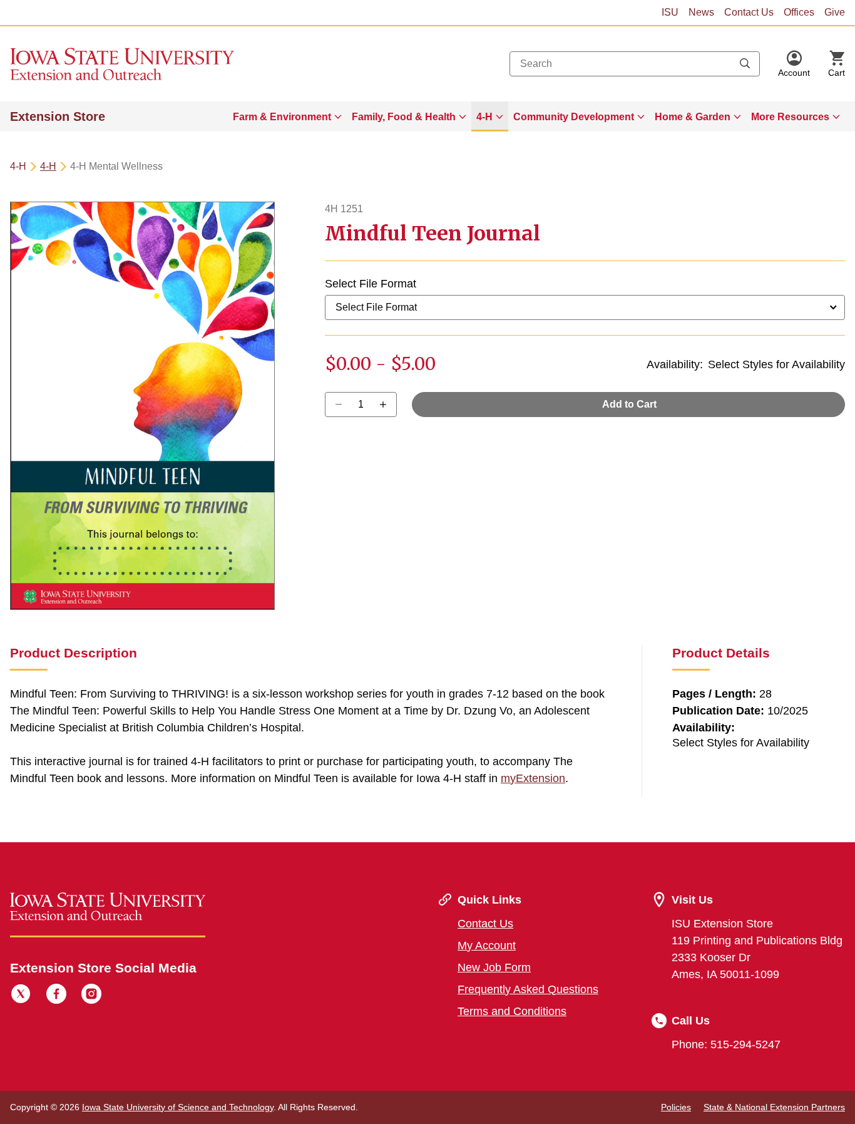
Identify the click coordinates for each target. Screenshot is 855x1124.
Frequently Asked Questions (528, 989)
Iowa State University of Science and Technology (178, 1107)
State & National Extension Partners (774, 1107)
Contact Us (749, 12)
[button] (794, 64)
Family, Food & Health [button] (404, 116)
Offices (799, 12)
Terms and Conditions (512, 1011)
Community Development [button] (573, 116)
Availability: (675, 364)
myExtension (533, 778)
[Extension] (122, 63)
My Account (487, 945)
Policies (676, 1107)
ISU (670, 12)
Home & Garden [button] (692, 116)
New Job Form (494, 967)
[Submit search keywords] (745, 64)
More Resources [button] (790, 116)
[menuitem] (287, 116)
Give (834, 12)
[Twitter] (20, 995)
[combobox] (634, 63)
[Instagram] (91, 995)
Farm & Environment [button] (282, 116)
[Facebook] (56, 995)
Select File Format (370, 283)
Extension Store (57, 116)
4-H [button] (484, 116)
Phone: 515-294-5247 (726, 1044)
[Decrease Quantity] (387, 404)
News (701, 12)
